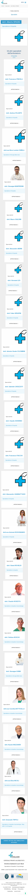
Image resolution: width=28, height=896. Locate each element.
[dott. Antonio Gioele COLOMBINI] (14, 337)
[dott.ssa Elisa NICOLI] (14, 767)
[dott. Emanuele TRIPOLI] (14, 805)
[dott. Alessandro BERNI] (14, 236)
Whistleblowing (7, 889)
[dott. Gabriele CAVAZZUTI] (14, 374)
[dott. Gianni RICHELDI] (14, 553)
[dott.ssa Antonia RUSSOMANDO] (14, 517)
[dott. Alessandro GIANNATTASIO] (14, 479)
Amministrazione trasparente (18, 887)
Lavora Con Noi (17, 891)
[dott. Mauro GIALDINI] (14, 207)
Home (2, 6)
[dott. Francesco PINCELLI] (14, 66)
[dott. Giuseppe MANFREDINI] (14, 172)
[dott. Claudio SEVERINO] (14, 408)
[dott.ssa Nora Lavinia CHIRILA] (14, 136)
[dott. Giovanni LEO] (14, 269)
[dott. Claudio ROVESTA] (14, 588)
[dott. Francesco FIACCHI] (14, 443)
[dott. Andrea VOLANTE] (14, 100)
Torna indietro (14, 11)
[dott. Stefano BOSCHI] (14, 624)
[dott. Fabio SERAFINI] (14, 301)
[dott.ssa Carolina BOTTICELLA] (14, 695)
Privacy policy (20, 889)
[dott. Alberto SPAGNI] (14, 36)
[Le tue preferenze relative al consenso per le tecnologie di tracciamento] (25, 893)
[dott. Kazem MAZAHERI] (14, 731)
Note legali (14, 889)
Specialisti (7, 6)
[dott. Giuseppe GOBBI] (14, 659)
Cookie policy (10, 891)
